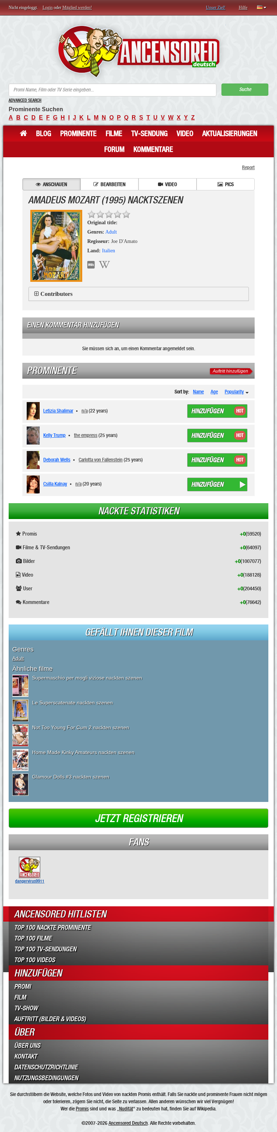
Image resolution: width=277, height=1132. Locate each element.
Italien (108, 250)
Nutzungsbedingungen (46, 1078)
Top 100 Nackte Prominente (52, 928)
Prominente (78, 133)
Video (185, 133)
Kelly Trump (54, 435)
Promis (82, 1108)
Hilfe (243, 7)
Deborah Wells (56, 460)
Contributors (56, 294)
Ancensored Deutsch (128, 1123)
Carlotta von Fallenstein (101, 460)
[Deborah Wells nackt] (34, 460)
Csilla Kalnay (55, 484)
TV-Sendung (149, 133)
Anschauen (55, 184)
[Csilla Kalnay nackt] (34, 484)
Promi (22, 987)
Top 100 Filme (33, 938)
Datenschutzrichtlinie (46, 1067)
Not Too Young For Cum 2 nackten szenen (80, 727)
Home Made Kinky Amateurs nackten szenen (83, 752)
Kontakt (25, 1056)
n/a (85, 411)
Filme (114, 133)
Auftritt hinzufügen (230, 371)
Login (48, 7)
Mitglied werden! (77, 7)
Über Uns (27, 1046)
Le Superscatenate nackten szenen (72, 702)
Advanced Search (25, 100)
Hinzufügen (207, 411)
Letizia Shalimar (58, 411)
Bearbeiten (113, 184)
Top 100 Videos (34, 960)
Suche (245, 89)
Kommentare (153, 149)
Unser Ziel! (215, 7)
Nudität (126, 1108)
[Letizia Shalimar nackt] (34, 411)
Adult (111, 232)
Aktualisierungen (229, 133)
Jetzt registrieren (139, 818)
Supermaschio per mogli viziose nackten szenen (87, 678)
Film (20, 997)
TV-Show (26, 1008)
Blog (43, 133)
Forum (114, 149)
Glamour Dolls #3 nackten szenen (70, 777)
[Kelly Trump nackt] (34, 436)
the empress (85, 435)
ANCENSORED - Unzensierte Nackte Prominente (139, 51)
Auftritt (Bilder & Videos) (50, 1019)
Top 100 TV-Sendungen (45, 949)
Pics (229, 184)
